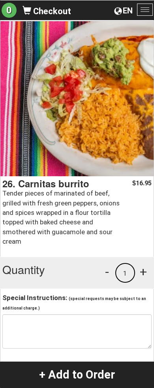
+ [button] (143, 271)
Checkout (51, 11)
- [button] (107, 271)
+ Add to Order (77, 374)
